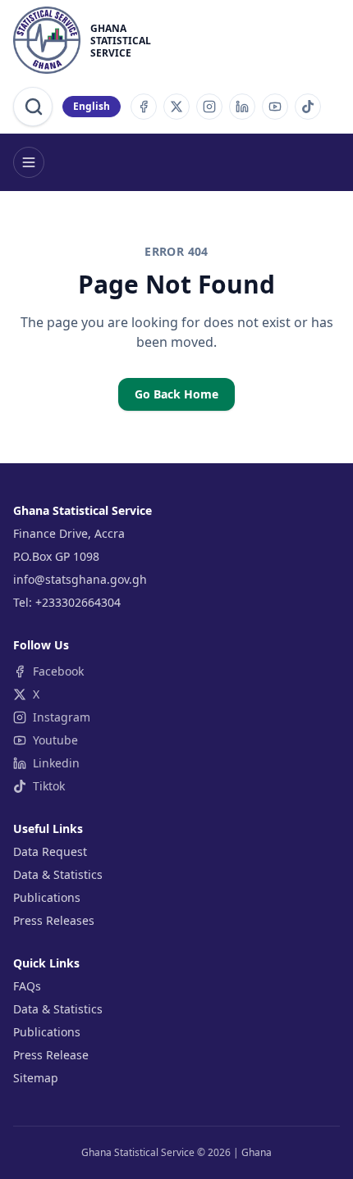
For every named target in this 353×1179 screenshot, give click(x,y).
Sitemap (35, 1078)
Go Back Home (176, 394)
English (91, 106)
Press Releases (53, 920)
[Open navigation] (28, 162)
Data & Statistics (58, 874)
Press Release (51, 1055)
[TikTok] (308, 106)
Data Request (50, 851)
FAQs (27, 986)
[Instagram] (209, 106)
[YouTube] (275, 106)
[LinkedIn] (242, 106)
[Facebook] (144, 106)
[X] (176, 106)
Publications (46, 897)
